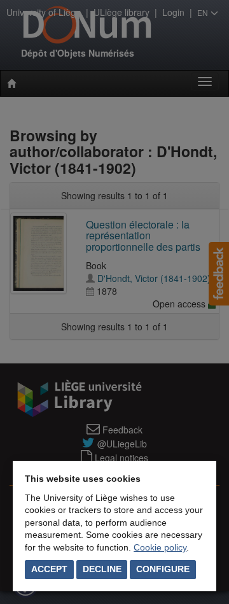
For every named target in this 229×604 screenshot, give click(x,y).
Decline (102, 569)
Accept (49, 569)
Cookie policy (160, 547)
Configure (163, 569)
